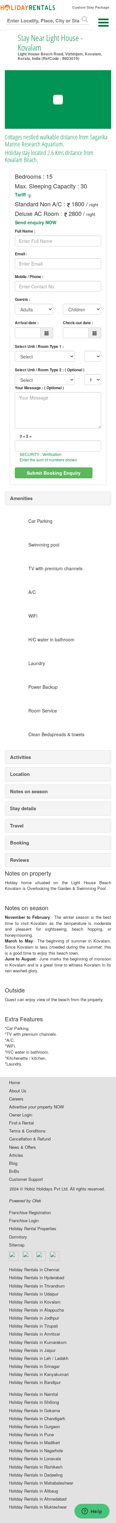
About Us (17, 1091)
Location (20, 774)
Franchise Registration (30, 1212)
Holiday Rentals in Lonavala (35, 1458)
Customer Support (26, 1179)
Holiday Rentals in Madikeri (34, 1442)
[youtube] (55, 1256)
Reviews (19, 859)
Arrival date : (27, 322)
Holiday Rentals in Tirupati (33, 1326)
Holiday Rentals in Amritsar (34, 1334)
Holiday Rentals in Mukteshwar (38, 1507)
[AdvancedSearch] (85, 19)
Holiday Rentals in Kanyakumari (39, 1374)
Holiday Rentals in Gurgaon (34, 1426)
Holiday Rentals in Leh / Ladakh (38, 1358)
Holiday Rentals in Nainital (33, 1394)
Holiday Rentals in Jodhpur (34, 1318)
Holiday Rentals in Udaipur (33, 1294)
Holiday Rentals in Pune (31, 1434)
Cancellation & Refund (30, 1139)
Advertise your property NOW (36, 1107)
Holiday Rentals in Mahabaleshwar (41, 1483)
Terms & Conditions (27, 1131)
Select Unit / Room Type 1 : (39, 346)
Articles (16, 1155)
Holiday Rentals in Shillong (34, 1402)
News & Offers (22, 1147)
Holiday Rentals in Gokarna (34, 1410)
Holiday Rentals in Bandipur (35, 1382)
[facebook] (14, 1256)
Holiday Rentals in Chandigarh (37, 1418)
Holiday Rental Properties (32, 1228)
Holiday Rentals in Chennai (34, 1269)
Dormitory (18, 1237)
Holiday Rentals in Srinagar (34, 1366)
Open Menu (103, 22)
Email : (21, 254)
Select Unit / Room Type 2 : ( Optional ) (49, 370)
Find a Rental (21, 1123)
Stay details (23, 808)
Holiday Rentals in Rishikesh (36, 1467)
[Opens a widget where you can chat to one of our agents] (92, 1512)
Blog (13, 1163)
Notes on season (29, 791)
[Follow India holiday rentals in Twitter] (28, 1256)
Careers (16, 1099)
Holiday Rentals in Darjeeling (36, 1475)
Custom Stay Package (90, 7)
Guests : (22, 299)
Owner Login (20, 1115)
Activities (20, 757)
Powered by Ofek (25, 1201)
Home (14, 1082)
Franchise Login (24, 1220)
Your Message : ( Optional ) (39, 388)
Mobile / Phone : (29, 276)
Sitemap (16, 1245)
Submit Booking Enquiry (54, 473)
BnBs (14, 1171)
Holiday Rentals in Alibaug (33, 1491)
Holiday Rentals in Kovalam (35, 1302)
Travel (17, 825)
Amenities (21, 498)
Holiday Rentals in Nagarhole (36, 1450)
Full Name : (25, 231)
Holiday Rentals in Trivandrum (37, 1286)
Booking (19, 842)
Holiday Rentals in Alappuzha (36, 1310)
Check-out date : (78, 322)
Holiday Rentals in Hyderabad (36, 1277)
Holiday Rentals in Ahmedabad (37, 1499)
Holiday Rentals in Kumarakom (38, 1342)
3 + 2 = (26, 436)
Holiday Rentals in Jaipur (32, 1350)
